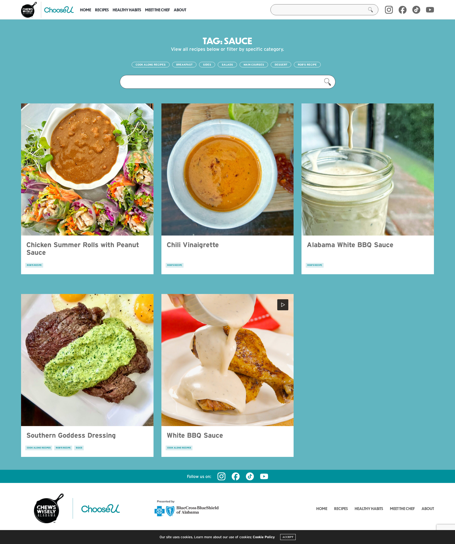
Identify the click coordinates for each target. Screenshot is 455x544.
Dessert (281, 64)
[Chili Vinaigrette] (227, 169)
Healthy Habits (127, 9)
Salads (227, 64)
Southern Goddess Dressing (71, 435)
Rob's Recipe (307, 64)
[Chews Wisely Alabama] (29, 10)
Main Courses (254, 64)
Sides (207, 64)
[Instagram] (389, 10)
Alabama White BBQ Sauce (350, 244)
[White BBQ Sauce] (227, 360)
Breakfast (184, 64)
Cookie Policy (264, 537)
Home (85, 9)
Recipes (102, 9)
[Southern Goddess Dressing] (87, 360)
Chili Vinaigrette (193, 244)
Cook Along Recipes (151, 64)
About (180, 9)
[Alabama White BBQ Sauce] (367, 169)
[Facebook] (403, 10)
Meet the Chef (157, 9)
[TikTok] (416, 10)
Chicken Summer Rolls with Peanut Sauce (82, 248)
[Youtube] (430, 10)
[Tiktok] (250, 476)
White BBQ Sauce (195, 435)
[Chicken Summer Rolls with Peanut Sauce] (87, 169)
